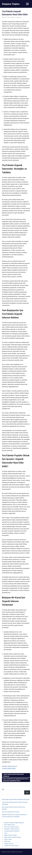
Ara (3, 789)
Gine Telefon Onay (9, 825)
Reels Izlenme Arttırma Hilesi (12, 837)
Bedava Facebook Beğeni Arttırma (14, 822)
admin (13, 17)
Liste (5, 833)
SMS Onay (7, 841)
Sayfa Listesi (8, 839)
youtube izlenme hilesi (9, 768)
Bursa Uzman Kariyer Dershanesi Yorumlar (13, 775)
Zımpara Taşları (11, 3)
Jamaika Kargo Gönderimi (11, 831)
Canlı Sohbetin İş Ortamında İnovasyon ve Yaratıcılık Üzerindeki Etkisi (16, 779)
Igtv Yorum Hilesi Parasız (11, 827)
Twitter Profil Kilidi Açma (11, 845)
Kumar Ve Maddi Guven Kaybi (10, 812)
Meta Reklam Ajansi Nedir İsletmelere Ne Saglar (15, 799)
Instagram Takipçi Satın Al (11, 829)
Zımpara (18, 17)
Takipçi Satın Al (8, 843)
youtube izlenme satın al (9, 766)
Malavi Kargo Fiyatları (10, 835)
